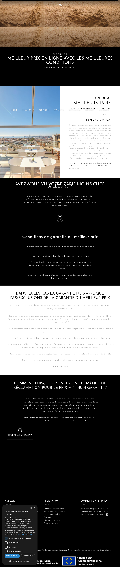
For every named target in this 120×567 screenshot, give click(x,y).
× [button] (34, 508)
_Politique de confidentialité (54, 512)
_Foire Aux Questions (51, 523)
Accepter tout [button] (12, 556)
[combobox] (31, 508)
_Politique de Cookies (51, 514)
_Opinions (47, 517)
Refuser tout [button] (28, 556)
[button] (20, 561)
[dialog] (20, 535)
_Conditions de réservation (53, 509)
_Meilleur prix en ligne (51, 520)
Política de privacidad (24, 534)
